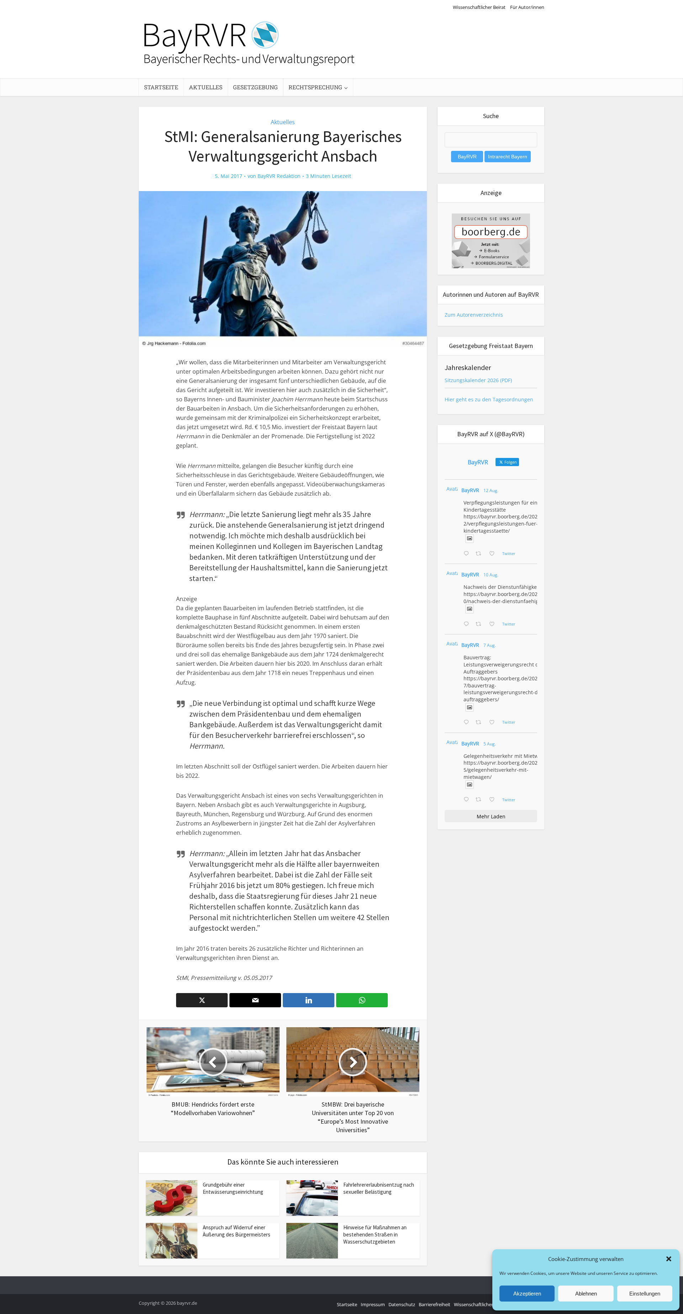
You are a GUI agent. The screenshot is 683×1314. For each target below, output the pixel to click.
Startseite (161, 87)
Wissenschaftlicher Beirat (479, 7)
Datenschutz (401, 1304)
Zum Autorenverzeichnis (474, 314)
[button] (668, 1258)
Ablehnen (586, 1294)
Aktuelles (205, 87)
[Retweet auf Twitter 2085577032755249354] (480, 722)
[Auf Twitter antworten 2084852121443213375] (468, 799)
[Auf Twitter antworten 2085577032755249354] (468, 722)
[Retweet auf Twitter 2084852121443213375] (480, 799)
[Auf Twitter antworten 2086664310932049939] (468, 624)
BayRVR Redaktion (279, 176)
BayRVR (470, 490)
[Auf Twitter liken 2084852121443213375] (494, 799)
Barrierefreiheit (434, 1304)
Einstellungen (644, 1294)
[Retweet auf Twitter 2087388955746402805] (480, 554)
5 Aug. (489, 744)
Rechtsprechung (315, 87)
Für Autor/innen (527, 7)
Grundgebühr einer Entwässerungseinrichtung (233, 1188)
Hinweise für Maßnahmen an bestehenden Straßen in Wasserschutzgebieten (375, 1234)
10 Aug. (490, 575)
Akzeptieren (527, 1294)
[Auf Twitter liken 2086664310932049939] (494, 624)
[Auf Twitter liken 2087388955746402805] (494, 554)
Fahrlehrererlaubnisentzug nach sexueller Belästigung (378, 1188)
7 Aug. (489, 645)
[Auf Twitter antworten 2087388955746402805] (468, 554)
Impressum (373, 1304)
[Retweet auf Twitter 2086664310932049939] (480, 624)
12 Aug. (490, 490)
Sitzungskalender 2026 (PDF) (478, 380)
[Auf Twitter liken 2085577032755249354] (494, 722)
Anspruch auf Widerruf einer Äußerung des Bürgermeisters (236, 1231)
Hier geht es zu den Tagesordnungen (489, 399)
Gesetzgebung (255, 87)
